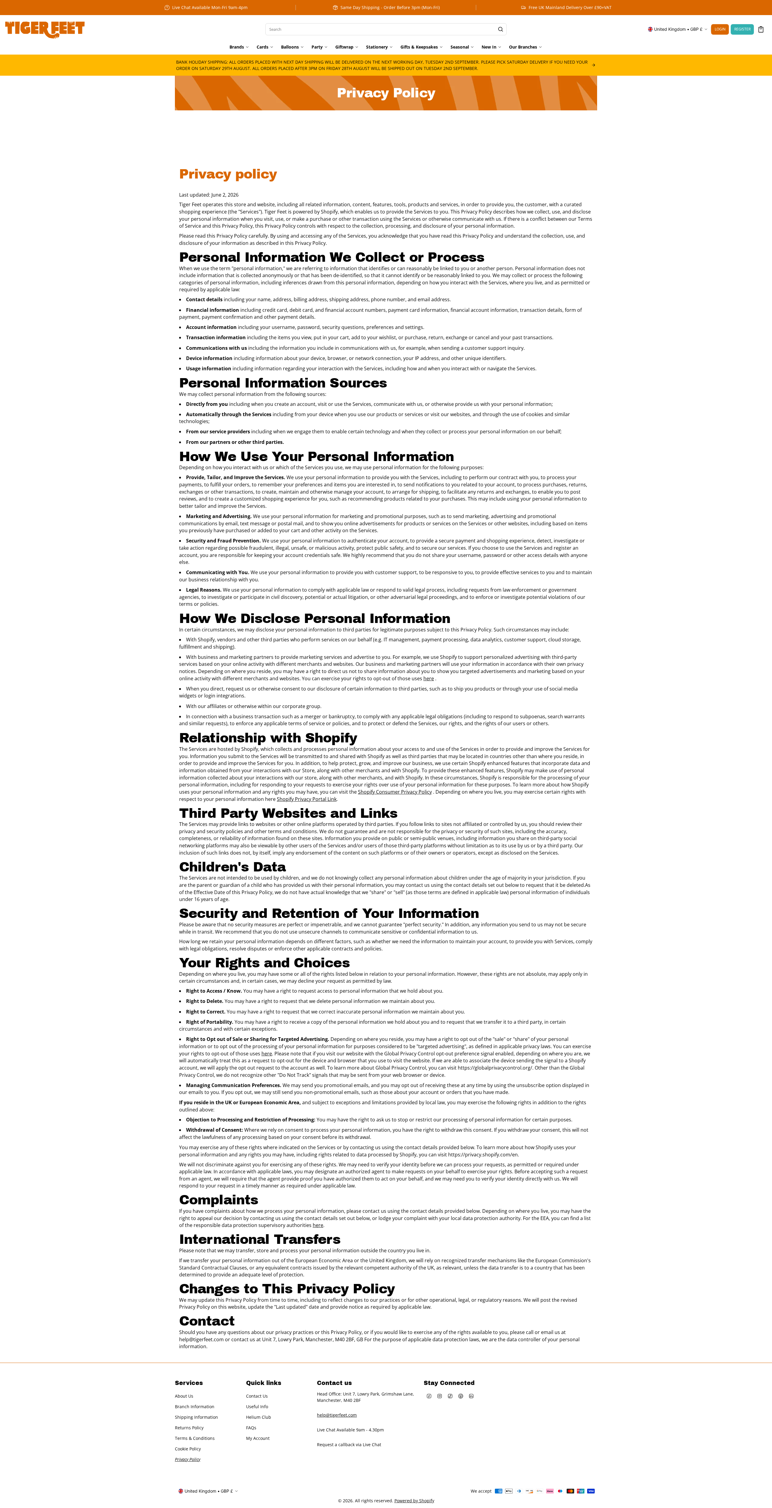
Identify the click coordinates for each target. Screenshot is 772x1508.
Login (720, 29)
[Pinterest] (460, 1396)
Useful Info (257, 1406)
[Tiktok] (450, 1396)
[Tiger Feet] (45, 29)
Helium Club (258, 1417)
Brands (236, 47)
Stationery (377, 47)
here (428, 678)
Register (742, 29)
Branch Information (194, 1406)
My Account (258, 1438)
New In (489, 47)
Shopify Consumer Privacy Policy (395, 792)
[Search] (501, 29)
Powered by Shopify (414, 1500)
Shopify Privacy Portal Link (307, 799)
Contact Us (257, 1396)
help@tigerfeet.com (337, 1415)
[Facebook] (429, 1396)
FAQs (251, 1428)
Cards (262, 47)
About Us (184, 1396)
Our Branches (523, 47)
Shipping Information (196, 1417)
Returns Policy (189, 1428)
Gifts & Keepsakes (419, 47)
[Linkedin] (471, 1396)
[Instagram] (439, 1396)
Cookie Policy (188, 1449)
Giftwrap (344, 47)
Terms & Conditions (195, 1438)
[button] (761, 29)
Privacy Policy (187, 1459)
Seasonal (460, 47)
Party (317, 47)
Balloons (290, 47)
